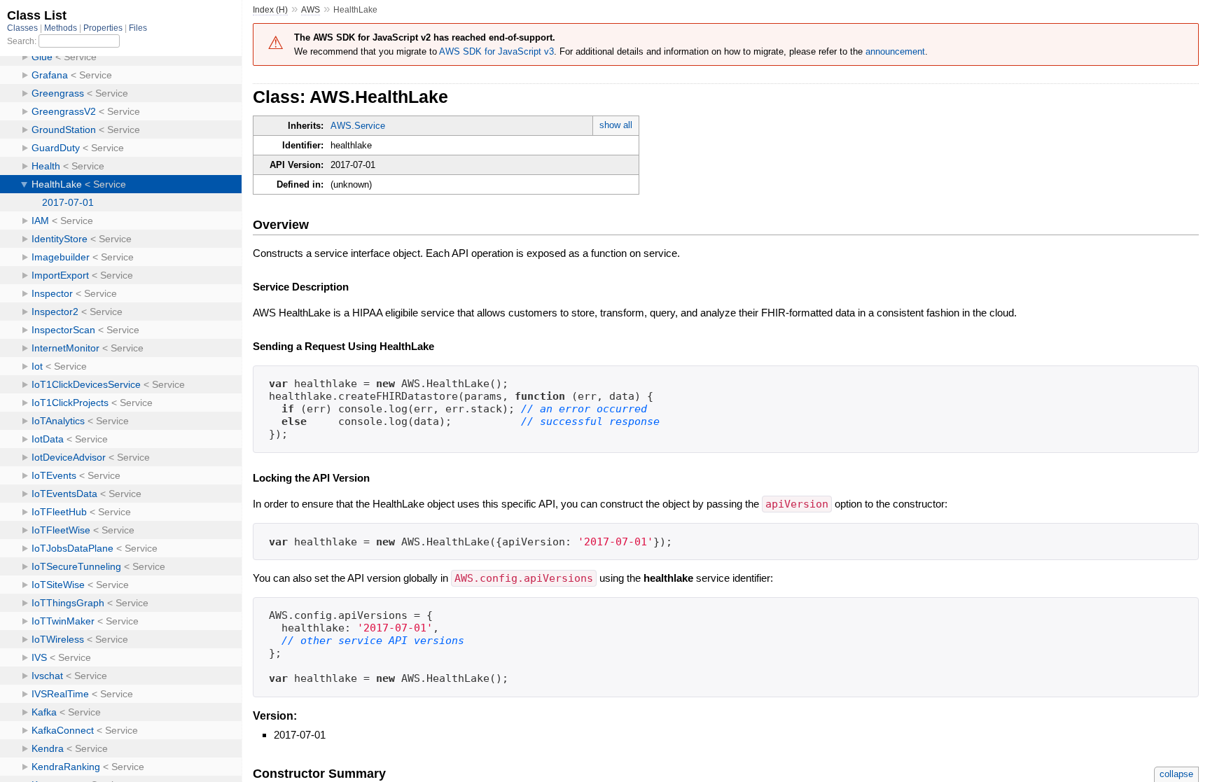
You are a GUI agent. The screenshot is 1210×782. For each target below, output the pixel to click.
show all (615, 125)
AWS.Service (358, 125)
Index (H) (270, 10)
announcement (895, 51)
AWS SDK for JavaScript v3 (496, 51)
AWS (310, 10)
